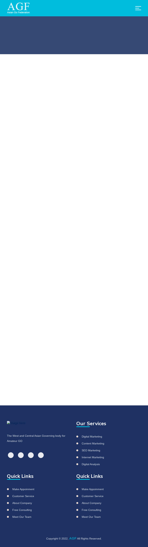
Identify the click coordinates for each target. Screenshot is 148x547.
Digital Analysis (91, 464)
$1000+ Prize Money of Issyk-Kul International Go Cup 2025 (66, 363)
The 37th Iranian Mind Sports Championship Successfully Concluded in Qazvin (104, 299)
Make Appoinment (23, 489)
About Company (22, 503)
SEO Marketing (91, 450)
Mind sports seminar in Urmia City (53, 346)
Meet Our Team (21, 516)
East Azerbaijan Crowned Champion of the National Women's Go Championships (100, 251)
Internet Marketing (93, 457)
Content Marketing (93, 443)
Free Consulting (22, 509)
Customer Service (23, 496)
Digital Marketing (92, 436)
